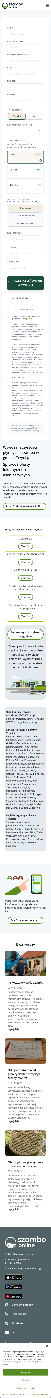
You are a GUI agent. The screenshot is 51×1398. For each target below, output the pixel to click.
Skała (36, 825)
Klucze (18, 829)
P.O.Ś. (34, 116)
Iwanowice (12, 832)
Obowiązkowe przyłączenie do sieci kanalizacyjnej (25, 1164)
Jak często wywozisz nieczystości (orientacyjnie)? (23, 200)
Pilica (32, 832)
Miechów (24, 832)
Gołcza (9, 829)
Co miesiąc (25, 208)
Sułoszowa (12, 822)
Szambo (17, 116)
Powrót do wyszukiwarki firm (24, 506)
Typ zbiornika (14, 110)
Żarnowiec (18, 835)
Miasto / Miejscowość (19, 54)
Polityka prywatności (31, 1394)
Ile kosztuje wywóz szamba (25, 982)
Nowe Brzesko (28, 839)
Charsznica (37, 829)
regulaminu (28, 319)
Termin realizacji (16, 140)
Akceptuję (26, 1372)
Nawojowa (30, 842)
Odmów (25, 1380)
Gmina (10, 28)
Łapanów (11, 845)
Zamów (25, 546)
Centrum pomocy (22, 1304)
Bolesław (29, 835)
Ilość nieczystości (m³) (19, 125)
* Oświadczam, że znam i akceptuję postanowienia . (26, 317)
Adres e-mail (14, 262)
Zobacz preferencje (25, 1388)
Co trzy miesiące (25, 223)
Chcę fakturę (20, 298)
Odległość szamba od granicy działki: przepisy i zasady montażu (24, 1074)
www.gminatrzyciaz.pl (25, 722)
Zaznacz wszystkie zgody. (22, 309)
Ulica (10, 68)
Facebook (17, 1323)
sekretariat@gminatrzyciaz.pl (28, 718)
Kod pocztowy (15, 41)
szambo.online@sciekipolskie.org (23, 1268)
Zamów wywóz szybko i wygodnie (25, 634)
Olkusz (26, 829)
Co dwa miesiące (25, 215)
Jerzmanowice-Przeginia (19, 825)
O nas (15, 1332)
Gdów (40, 839)
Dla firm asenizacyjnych (25, 920)
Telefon (11, 247)
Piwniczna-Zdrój (14, 842)
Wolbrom (24, 822)
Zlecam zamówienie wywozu (25, 283)
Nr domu (11, 81)
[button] (46, 1346)
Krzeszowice (13, 839)
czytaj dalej (14, 1029)
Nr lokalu (12, 94)
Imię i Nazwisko (15, 233)
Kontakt (44, 1394)
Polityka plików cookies (12, 1394)
